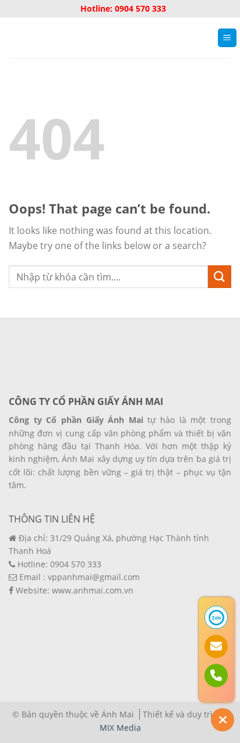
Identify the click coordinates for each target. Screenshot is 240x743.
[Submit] (219, 276)
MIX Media (120, 727)
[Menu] (227, 38)
